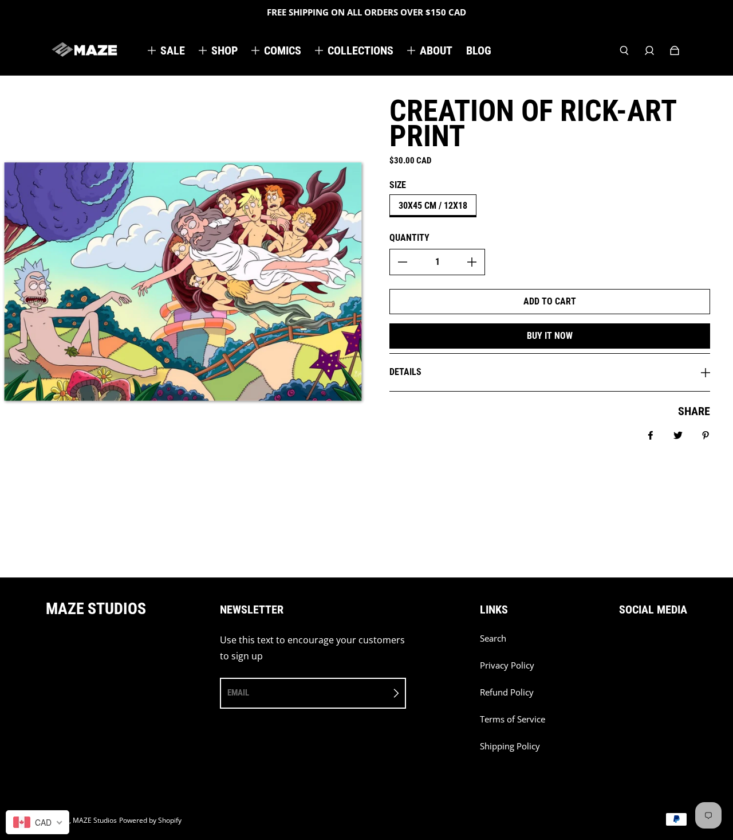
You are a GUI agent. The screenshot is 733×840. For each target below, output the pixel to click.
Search (493, 638)
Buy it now (550, 335)
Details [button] (405, 371)
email (238, 692)
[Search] (624, 50)
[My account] (649, 50)
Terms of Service (512, 719)
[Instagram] (647, 644)
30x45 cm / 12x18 (433, 205)
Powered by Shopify (150, 820)
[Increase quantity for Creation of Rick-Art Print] (471, 262)
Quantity (409, 237)
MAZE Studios (95, 820)
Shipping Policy (510, 746)
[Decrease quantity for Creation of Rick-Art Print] (402, 262)
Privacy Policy (507, 665)
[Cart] (674, 50)
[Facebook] (622, 644)
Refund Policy (507, 692)
